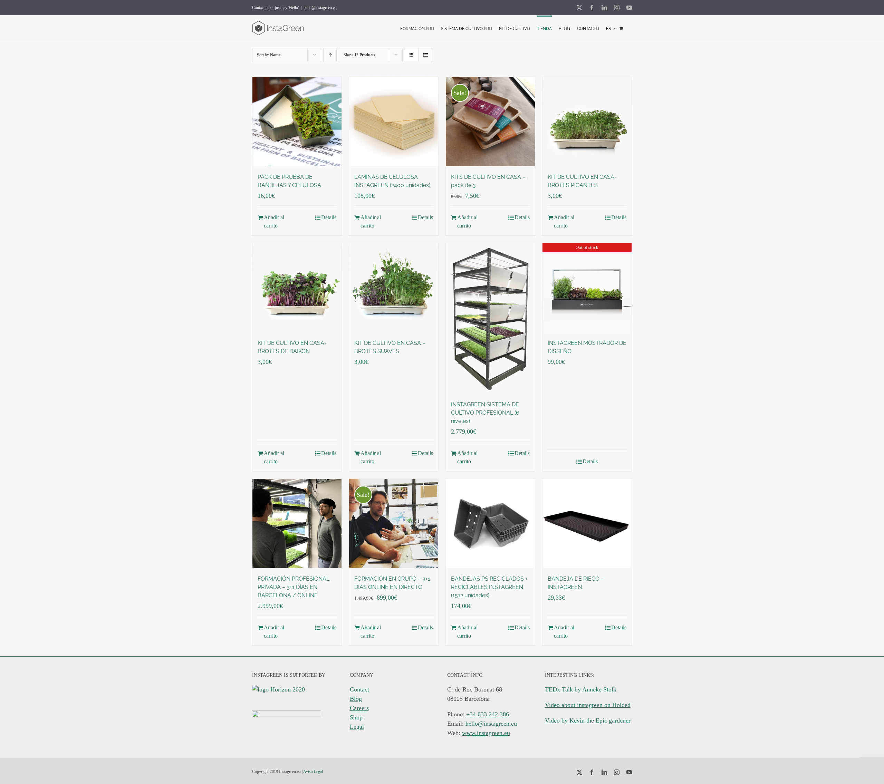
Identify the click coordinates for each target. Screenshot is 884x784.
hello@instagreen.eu (320, 7)
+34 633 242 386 (487, 714)
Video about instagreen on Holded (588, 704)
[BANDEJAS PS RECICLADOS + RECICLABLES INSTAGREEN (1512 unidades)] (490, 523)
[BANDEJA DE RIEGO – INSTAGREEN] (587, 523)
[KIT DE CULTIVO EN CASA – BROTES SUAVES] (393, 287)
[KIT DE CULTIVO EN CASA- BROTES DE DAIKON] (297, 287)
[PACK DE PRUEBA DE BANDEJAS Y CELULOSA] (297, 121)
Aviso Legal (313, 771)
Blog (356, 698)
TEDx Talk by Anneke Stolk (580, 689)
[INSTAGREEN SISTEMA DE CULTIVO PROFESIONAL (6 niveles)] (490, 318)
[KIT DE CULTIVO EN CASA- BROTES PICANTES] (587, 121)
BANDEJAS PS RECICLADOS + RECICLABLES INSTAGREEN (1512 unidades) (489, 587)
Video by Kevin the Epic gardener (588, 720)
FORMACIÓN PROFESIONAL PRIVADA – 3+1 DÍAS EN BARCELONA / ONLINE (293, 587)
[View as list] (425, 55)
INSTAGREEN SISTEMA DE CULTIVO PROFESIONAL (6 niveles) (485, 412)
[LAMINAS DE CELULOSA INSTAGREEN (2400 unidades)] (393, 121)
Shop (356, 717)
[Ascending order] (330, 55)
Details (328, 217)
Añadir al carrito (274, 221)
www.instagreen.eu (486, 732)
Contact (359, 689)
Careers (359, 708)
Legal (357, 726)
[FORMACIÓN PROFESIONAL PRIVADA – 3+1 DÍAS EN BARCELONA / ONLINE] (297, 523)
